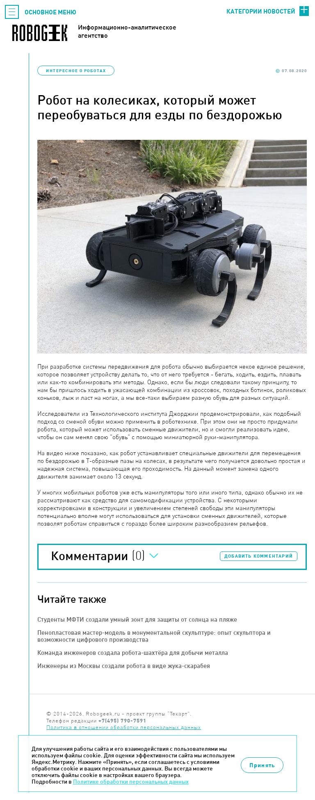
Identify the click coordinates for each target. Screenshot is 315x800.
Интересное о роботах (76, 70)
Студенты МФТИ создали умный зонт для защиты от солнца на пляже (137, 619)
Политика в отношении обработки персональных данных (123, 727)
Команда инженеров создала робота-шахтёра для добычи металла (132, 652)
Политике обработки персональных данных (131, 781)
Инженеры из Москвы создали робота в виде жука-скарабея (123, 665)
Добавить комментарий (258, 556)
